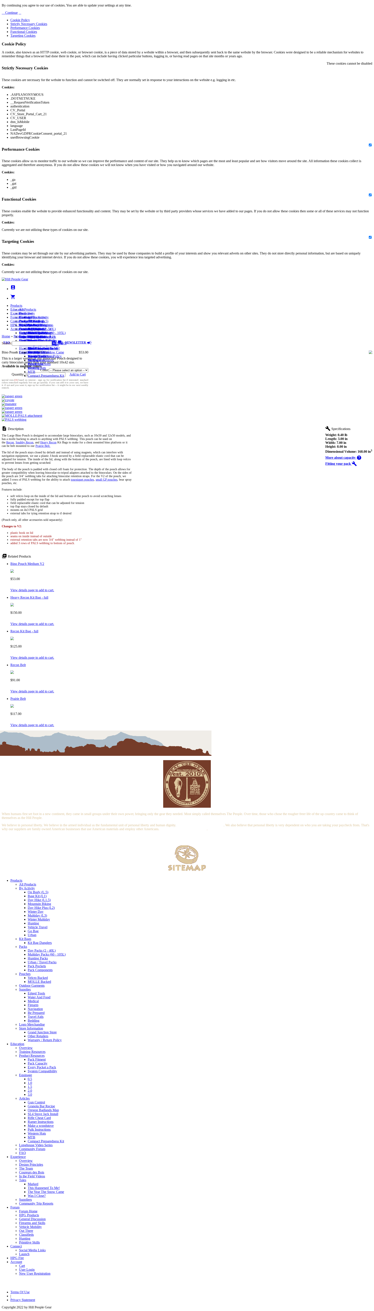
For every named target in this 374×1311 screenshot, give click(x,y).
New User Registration (34, 1273)
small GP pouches (106, 479)
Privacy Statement (22, 1300)
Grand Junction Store (42, 1032)
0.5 (30, 1079)
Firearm (33, 1005)
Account (16, 329)
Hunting (24, 348)
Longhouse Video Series (36, 1145)
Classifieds (26, 1234)
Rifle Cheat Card (39, 1118)
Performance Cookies (25, 28)
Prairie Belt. (42, 446)
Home (6, 336)
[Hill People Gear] (15, 279)
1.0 (30, 1083)
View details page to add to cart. (32, 590)
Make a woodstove (41, 360)
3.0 (30, 1094)
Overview (26, 313)
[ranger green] (12, 396)
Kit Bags (25, 939)
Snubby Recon (24, 442)
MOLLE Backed (39, 981)
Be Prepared (36, 1013)
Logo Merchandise (32, 1024)
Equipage (25, 1075)
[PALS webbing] (14, 419)
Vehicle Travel (37, 927)
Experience (18, 313)
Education (17, 309)
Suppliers (25, 1199)
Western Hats (37, 368)
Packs (23, 946)
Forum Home (28, 321)
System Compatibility (42, 1071)
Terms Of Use (20, 1292)
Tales (22, 1180)
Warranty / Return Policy (45, 1040)
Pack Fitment (37, 1059)
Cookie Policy (20, 20)
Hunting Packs (38, 958)
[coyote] (8, 400)
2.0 (30, 1090)
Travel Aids (36, 1016)
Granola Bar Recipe (41, 1106)
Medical (33, 1001)
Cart (22, 333)
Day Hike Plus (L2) (41, 908)
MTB (31, 372)
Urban (32, 935)
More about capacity (343, 457)
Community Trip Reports (36, 1203)
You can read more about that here (200, 825)
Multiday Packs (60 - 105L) (47, 954)
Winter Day (36, 911)
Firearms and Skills (32, 333)
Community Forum (32, 1149)
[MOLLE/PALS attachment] (22, 415)
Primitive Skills (29, 352)
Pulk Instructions (39, 364)
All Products (27, 309)
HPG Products (29, 1215)
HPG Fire (17, 325)
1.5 (30, 1087)
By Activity (27, 888)
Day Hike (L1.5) (39, 900)
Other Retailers (38, 1036)
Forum (14, 317)
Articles (24, 1098)
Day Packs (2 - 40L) (42, 950)
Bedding (33, 1020)
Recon (10, 442)
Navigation (35, 1009)
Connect (16, 321)
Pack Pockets (37, 966)
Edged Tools (36, 993)
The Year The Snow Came (46, 352)
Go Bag (33, 931)
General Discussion (32, 329)
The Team (26, 1168)
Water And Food (39, 997)
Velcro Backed (38, 978)
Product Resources (32, 1055)
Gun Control (36, 1102)
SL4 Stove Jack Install (43, 1114)
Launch (24, 329)
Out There (26, 1231)
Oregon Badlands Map (43, 1110)
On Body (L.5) (38, 892)
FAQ (22, 1153)
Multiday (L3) (37, 915)
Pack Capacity (37, 1063)
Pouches (25, 974)
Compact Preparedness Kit (46, 375)
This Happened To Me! (44, 348)
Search (61, 343)
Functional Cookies (23, 32)
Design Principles (31, 1164)
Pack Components (40, 970)
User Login (27, 337)
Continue (11, 12)
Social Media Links (32, 325)
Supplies (25, 989)
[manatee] (9, 404)
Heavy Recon (48, 442)
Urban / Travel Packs (42, 962)
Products (16, 305)
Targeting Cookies (22, 35)
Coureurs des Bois (31, 1172)
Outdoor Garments (32, 985)
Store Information (31, 1028)
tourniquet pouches (82, 479)
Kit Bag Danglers (40, 943)
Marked (33, 1184)
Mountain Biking (39, 904)
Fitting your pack (341, 463)
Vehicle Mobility (30, 1227)
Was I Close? (37, 356)
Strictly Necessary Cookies (28, 24)
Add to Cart (77, 374)
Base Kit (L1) (37, 896)
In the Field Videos (32, 1176)
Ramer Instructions (40, 1122)
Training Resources (32, 1052)
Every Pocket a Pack (42, 1067)
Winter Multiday (39, 919)
